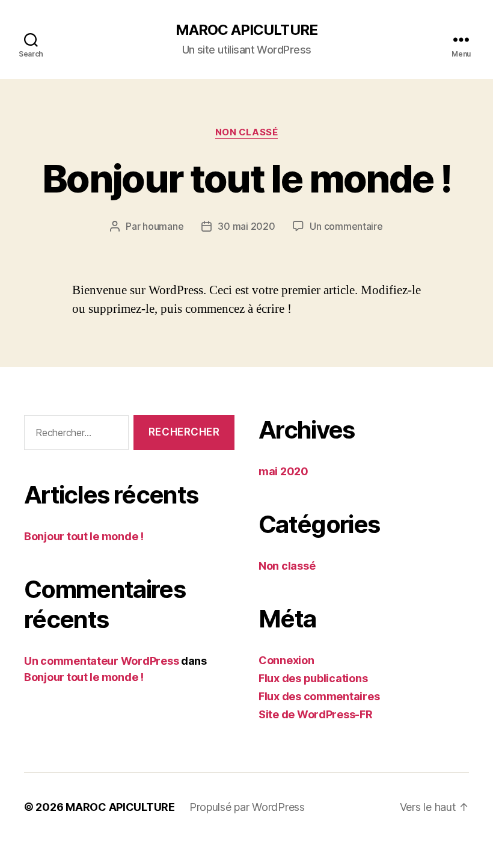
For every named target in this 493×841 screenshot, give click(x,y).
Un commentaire (346, 226)
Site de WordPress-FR (316, 714)
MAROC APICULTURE (246, 30)
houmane (162, 226)
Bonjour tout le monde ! (246, 178)
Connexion (286, 660)
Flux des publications (313, 678)
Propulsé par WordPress (247, 807)
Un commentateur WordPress (101, 661)
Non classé (246, 132)
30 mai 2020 (246, 226)
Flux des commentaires (319, 696)
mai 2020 (283, 471)
